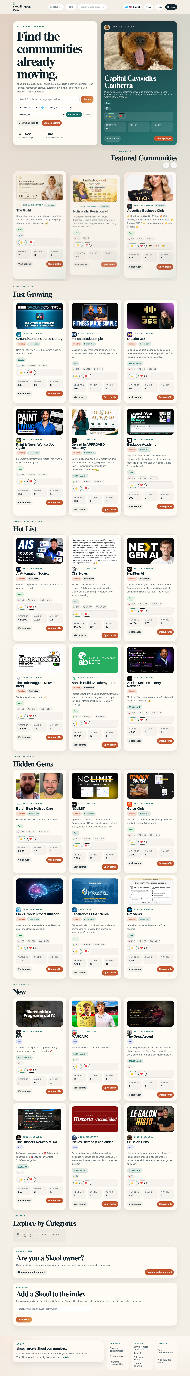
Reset (88, 114)
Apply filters (74, 114)
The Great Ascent (140, 1036)
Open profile (54, 261)
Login (159, 7)
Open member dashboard (31, 1272)
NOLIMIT (78, 808)
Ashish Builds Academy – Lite (94, 683)
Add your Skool (139, 1358)
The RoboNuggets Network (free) (36, 684)
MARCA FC (80, 1036)
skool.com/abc (62, 1357)
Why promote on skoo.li (141, 1348)
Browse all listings (28, 123)
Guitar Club (135, 808)
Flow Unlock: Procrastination (37, 914)
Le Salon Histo (138, 1142)
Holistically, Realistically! (90, 210)
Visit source (112, 138)
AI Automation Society (32, 573)
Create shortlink (138, 1364)
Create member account (159, 1272)
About (148, 7)
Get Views (134, 914)
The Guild (25, 211)
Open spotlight (163, 138)
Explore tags (116, 1356)
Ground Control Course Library (39, 339)
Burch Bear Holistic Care (34, 808)
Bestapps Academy (141, 444)
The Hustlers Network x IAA (36, 1142)
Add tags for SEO (164, 1361)
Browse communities (116, 1349)
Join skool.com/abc (165, 1351)
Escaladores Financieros (90, 914)
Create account (52, 123)
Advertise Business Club (145, 211)
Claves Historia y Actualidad (92, 1142)
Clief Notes (80, 573)
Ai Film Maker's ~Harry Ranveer (144, 684)
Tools (70, 7)
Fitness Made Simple (87, 339)
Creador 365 (136, 339)
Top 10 (137, 1353)
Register (171, 7)
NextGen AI (135, 573)
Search (87, 99)
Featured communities (116, 1363)
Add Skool (23, 1319)
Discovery (55, 7)
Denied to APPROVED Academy (88, 446)
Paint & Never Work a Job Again (35, 446)
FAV (19, 1036)
